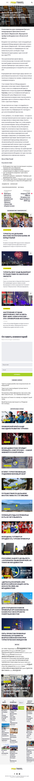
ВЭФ (16, 648)
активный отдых (19, 656)
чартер (11, 670)
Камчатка (13, 650)
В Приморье (5, 9)
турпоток (29, 668)
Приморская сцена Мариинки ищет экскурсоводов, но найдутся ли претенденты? (16, 170)
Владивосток (5, 184)
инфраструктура (18, 662)
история (25, 662)
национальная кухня (16, 664)
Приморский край (7, 652)
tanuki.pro (22, 777)
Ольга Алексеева (6, 21)
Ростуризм (25, 652)
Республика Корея (17, 652)
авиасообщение (8, 656)
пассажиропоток (10, 666)
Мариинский (13, 184)
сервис (23, 666)
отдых (29, 664)
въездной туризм (5, 660)
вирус (15, 658)
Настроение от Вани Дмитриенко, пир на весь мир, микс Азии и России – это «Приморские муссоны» (16, 393)
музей (9, 664)
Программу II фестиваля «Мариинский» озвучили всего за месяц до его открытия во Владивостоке (17, 179)
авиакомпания (18, 654)
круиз (29, 662)
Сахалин (30, 652)
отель (3, 666)
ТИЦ (3, 654)
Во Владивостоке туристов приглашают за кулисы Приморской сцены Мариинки (17, 167)
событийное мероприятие (9, 187)
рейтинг (19, 666)
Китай (18, 651)
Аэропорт (11, 648)
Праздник (22, 650)
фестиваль (21, 187)
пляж (16, 666)
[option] (17, 685)
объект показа (24, 664)
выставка (12, 660)
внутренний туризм (23, 658)
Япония (12, 654)
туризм (24, 668)
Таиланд (7, 654)
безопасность (6, 658)
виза (11, 658)
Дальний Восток (6, 650)
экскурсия (17, 670)
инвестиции (10, 662)
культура (5, 664)
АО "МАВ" (5, 648)
